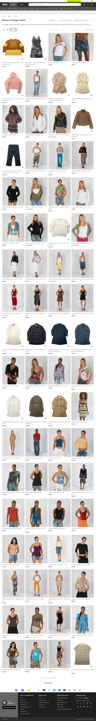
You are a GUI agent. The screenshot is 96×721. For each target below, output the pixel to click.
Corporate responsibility (44, 702)
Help (21, 698)
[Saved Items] (88, 4)
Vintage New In (53, 20)
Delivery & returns (24, 702)
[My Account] (84, 4)
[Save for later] (22, 59)
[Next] (92, 20)
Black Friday (59, 704)
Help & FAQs (85, 1)
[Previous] (47, 20)
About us (41, 698)
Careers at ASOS (42, 700)
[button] (77, 703)
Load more (48, 683)
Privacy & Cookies (80, 719)
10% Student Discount (25, 707)
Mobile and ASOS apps (62, 698)
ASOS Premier (23, 704)
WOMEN (13, 4)
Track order (22, 700)
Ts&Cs (86, 719)
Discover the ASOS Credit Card (64, 709)
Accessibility (91, 719)
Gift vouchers (60, 700)
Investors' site (42, 704)
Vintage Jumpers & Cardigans (82, 20)
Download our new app (74, 1)
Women (9, 16)
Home (3, 16)
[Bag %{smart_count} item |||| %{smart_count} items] (92, 4)
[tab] (4, 9)
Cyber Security (42, 707)
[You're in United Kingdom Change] (92, 1)
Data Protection (23, 711)
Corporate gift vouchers (62, 702)
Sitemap (22, 709)
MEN (21, 4)
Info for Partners (60, 707)
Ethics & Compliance (24, 713)
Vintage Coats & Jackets (65, 20)
